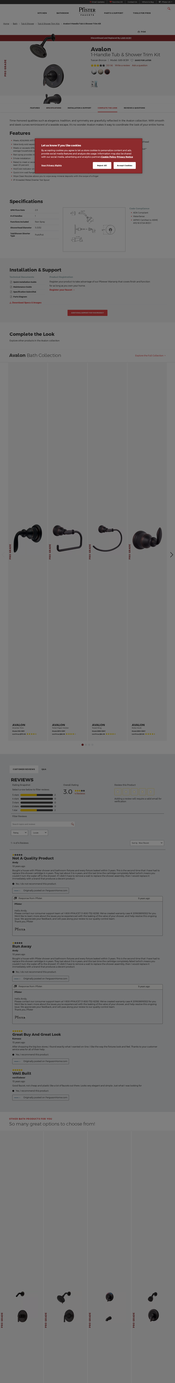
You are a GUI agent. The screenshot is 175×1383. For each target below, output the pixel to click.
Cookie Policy (108, 157)
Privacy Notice (125, 157)
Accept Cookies (124, 165)
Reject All (102, 165)
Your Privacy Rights (51, 165)
